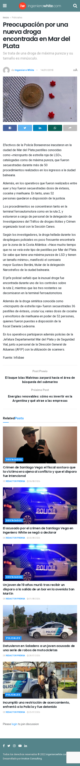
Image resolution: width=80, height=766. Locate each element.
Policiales (17, 17)
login (14, 724)
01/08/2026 (34, 598)
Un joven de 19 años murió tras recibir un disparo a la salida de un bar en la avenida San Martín (38, 589)
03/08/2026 (34, 538)
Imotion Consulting (31, 758)
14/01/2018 (46, 70)
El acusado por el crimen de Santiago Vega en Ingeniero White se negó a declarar (38, 530)
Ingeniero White (24, 70)
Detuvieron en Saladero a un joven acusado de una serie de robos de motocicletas (39, 648)
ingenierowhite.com (57, 754)
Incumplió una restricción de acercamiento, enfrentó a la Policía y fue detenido (36, 704)
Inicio (6, 17)
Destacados (14, 459)
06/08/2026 (34, 481)
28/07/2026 (34, 655)
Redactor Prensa (15, 481)
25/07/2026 (34, 712)
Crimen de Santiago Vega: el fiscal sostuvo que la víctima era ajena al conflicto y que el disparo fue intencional (40, 471)
